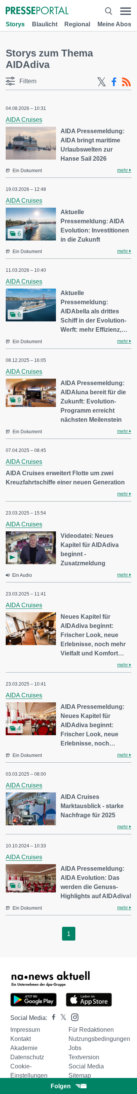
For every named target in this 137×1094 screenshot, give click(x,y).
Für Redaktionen (91, 1029)
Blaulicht (44, 24)
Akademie (24, 1048)
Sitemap (79, 1075)
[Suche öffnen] (108, 11)
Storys (15, 24)
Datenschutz (27, 1057)
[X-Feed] (102, 82)
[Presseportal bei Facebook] (51, 1018)
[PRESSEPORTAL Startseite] (37, 11)
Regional (77, 24)
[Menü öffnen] (125, 11)
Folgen (61, 1086)
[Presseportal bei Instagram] (72, 1016)
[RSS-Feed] (126, 82)
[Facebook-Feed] (114, 82)
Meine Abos (114, 24)
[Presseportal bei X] (61, 1018)
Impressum (25, 1029)
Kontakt (20, 1039)
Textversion (83, 1057)
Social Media (86, 1066)
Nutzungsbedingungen (99, 1039)
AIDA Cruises (24, 119)
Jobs (74, 1048)
